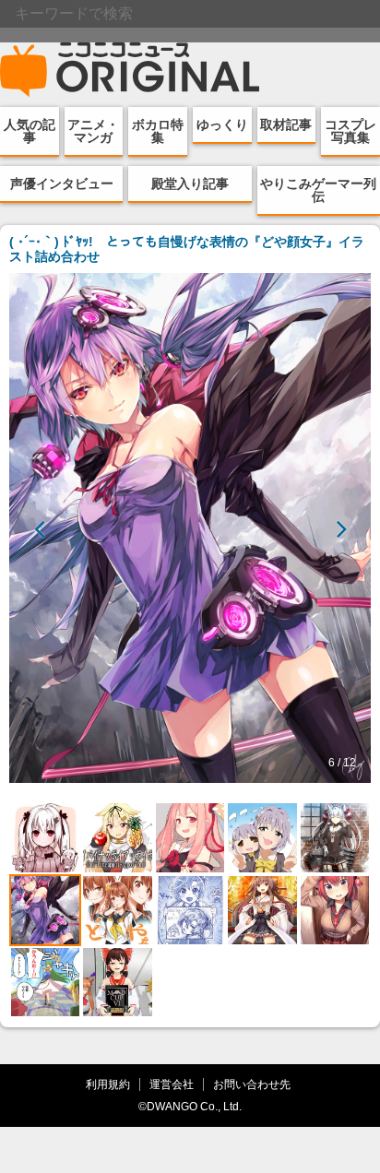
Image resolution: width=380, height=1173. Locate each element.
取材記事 (286, 124)
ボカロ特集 (158, 131)
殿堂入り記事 (190, 183)
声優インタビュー (61, 183)
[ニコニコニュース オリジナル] (130, 70)
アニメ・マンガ (93, 131)
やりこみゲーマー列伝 (318, 190)
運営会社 (171, 1084)
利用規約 (108, 1084)
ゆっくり (222, 124)
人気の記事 (29, 131)
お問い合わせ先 (252, 1084)
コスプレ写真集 (350, 131)
